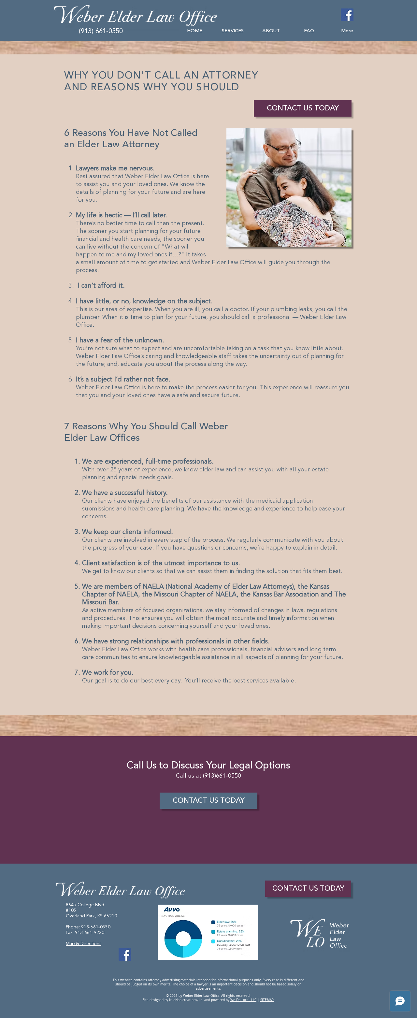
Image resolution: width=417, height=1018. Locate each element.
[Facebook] (347, 14)
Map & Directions (83, 943)
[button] (233, 31)
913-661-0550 (95, 927)
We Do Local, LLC (243, 1000)
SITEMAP (267, 1000)
